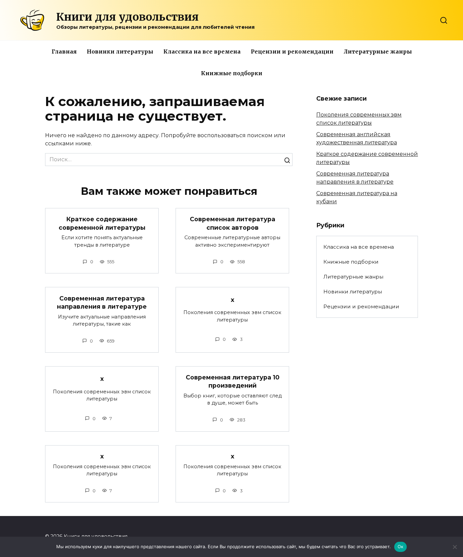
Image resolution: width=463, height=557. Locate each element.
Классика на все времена (202, 51)
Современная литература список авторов (232, 223)
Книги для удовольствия (127, 17)
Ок (401, 546)
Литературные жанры (378, 51)
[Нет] (454, 546)
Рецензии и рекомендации (292, 51)
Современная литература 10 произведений (232, 381)
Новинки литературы (120, 51)
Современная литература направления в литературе (102, 302)
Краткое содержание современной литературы (102, 223)
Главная (64, 51)
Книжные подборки (231, 73)
